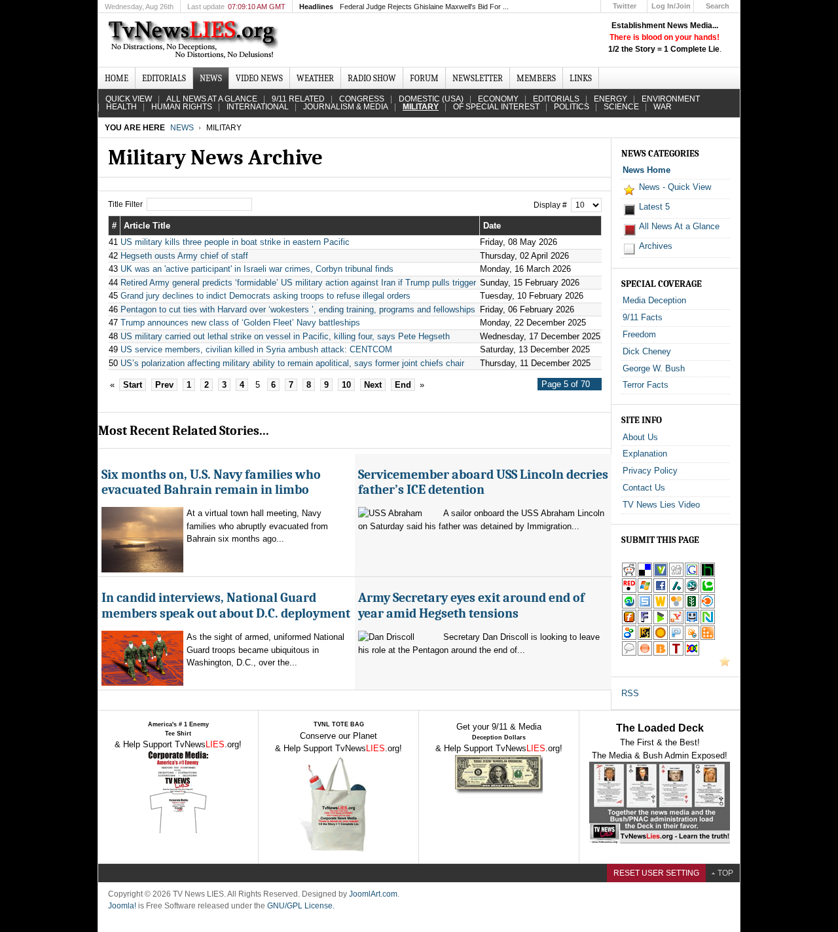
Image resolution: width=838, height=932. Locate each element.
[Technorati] (708, 590)
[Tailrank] (676, 653)
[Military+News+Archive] (676, 622)
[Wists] (660, 606)
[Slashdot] (676, 590)
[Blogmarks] (660, 622)
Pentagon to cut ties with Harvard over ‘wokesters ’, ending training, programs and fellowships (297, 309)
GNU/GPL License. (301, 905)
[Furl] (629, 622)
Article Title (147, 226)
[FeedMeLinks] (645, 653)
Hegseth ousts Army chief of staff (184, 256)
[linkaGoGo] (692, 653)
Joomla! (122, 905)
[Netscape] (692, 590)
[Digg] (676, 575)
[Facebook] (660, 590)
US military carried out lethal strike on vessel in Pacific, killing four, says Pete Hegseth (285, 336)
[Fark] (645, 622)
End (403, 385)
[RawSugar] (645, 638)
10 (346, 385)
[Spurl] (645, 606)
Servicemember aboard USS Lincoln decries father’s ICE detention (483, 482)
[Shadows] (629, 638)
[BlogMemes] (629, 653)
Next (373, 385)
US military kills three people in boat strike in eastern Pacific (235, 242)
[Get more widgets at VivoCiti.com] (660, 575)
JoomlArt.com (373, 894)
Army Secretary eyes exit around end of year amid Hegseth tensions (471, 605)
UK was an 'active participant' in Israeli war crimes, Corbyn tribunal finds (256, 269)
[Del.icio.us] (645, 575)
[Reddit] (629, 575)
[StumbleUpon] (629, 606)
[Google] (692, 575)
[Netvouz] (708, 622)
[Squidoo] (692, 638)
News (182, 127)
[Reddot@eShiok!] (629, 590)
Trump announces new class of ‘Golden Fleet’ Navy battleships (240, 322)
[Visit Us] (725, 664)
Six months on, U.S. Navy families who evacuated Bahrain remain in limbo (211, 482)
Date (492, 226)
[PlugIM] (676, 638)
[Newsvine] (692, 606)
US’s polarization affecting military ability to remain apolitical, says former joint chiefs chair (292, 363)
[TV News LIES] (195, 40)
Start (132, 385)
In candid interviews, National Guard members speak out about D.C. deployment (225, 605)
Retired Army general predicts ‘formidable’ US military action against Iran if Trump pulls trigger (298, 283)
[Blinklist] (708, 606)
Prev (164, 385)
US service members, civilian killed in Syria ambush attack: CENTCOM (256, 349)
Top (725, 873)
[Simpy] (676, 606)
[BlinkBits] (660, 653)
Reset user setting (656, 873)
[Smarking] (692, 622)
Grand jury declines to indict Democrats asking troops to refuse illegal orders (265, 296)
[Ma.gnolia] (660, 638)
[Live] (645, 590)
